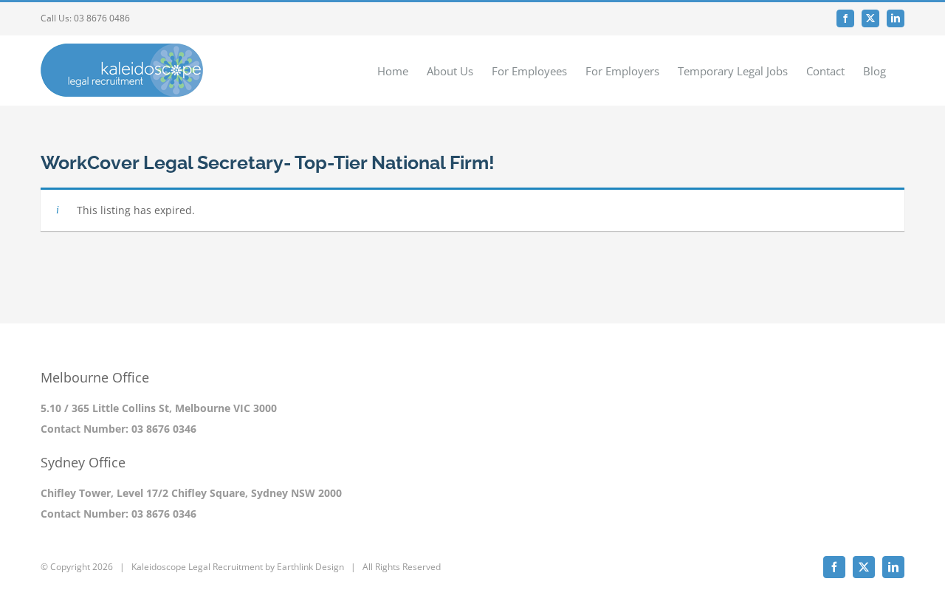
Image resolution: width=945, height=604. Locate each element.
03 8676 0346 (163, 429)
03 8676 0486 (102, 18)
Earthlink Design (310, 566)
